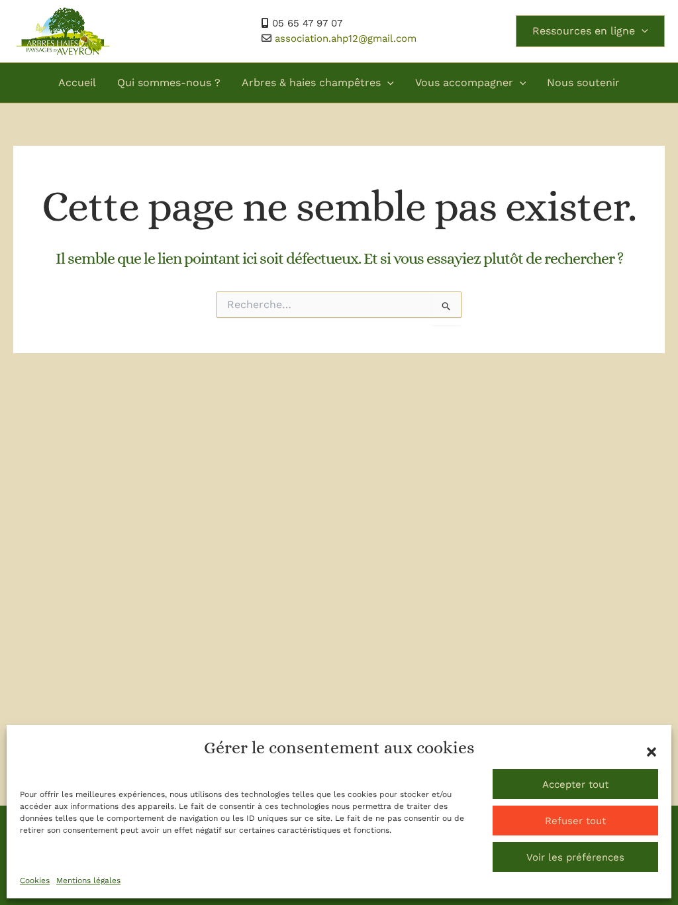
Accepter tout (575, 784)
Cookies (35, 880)
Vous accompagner (464, 82)
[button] (651, 752)
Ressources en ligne (583, 31)
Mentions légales (88, 880)
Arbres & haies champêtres (311, 82)
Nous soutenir (583, 82)
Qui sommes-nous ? (168, 82)
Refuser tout (575, 821)
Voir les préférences (575, 857)
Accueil (77, 82)
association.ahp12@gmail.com (345, 38)
